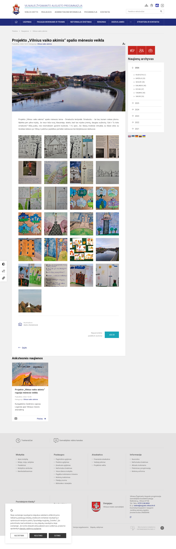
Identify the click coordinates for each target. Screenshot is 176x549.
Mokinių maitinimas (63, 477)
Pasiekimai (22, 465)
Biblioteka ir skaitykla (64, 483)
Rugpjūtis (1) (141, 75)
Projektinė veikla (100, 465)
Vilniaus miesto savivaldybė (113, 507)
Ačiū (112, 335)
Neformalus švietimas (64, 468)
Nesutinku (38, 536)
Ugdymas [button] (27, 22)
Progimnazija (90, 12)
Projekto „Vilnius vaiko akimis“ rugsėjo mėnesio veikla (30, 391)
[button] (146, 5)
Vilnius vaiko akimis (40, 31)
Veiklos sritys (31, 12)
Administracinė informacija (68, 12)
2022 (137, 122)
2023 (137, 116)
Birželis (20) (140, 78)
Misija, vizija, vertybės (26, 462)
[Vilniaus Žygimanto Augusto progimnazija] (16, 9)
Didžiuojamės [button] (117, 22)
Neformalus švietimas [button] (81, 22)
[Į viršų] (162, 528)
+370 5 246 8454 (143, 503)
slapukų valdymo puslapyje (30, 529)
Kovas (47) (140, 89)
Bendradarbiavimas (25, 471)
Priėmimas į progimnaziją (141, 468)
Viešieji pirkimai (99, 462)
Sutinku (57, 536)
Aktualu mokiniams (139, 465)
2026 (137, 68)
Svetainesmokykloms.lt (146, 529)
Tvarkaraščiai (26, 440)
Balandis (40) (141, 86)
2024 (137, 110)
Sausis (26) (140, 96)
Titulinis (15, 31)
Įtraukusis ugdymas (63, 465)
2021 (137, 129)
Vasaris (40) (140, 93)
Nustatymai (19, 536)
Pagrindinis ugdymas (63, 459)
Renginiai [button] (101, 22)
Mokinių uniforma (138, 471)
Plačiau (40, 419)
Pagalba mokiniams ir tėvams (67, 474)
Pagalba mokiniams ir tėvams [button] (51, 22)
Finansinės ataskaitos (102, 459)
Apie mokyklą (23, 459)
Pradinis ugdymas (62, 462)
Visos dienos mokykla (64, 471)
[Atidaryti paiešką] (161, 11)
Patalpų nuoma (61, 480)
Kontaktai (105, 12)
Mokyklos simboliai (25, 468)
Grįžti (24, 348)
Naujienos (25, 31)
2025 (137, 103)
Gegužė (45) (140, 82)
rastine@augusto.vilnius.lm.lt (144, 506)
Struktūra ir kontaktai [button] (148, 22)
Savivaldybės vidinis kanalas (71, 440)
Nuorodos (135, 459)
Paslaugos (46, 12)
